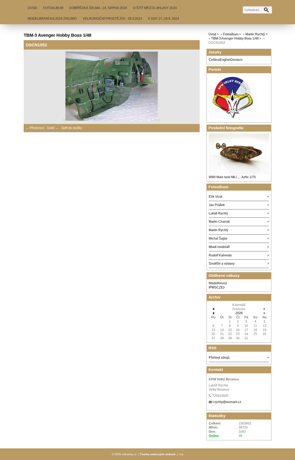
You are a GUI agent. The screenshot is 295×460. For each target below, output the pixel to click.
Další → (52, 128)
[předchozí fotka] (64, 119)
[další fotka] (159, 119)
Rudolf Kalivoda (220, 255)
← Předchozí (35, 128)
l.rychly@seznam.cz (227, 402)
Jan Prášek (217, 205)
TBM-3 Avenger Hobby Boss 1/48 (235, 38)
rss (181, 454)
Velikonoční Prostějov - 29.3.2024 (112, 18)
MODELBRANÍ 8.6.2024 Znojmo (52, 18)
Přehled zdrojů (219, 357)
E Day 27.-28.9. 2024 (163, 18)
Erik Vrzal (215, 196)
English (225, 59)
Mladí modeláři (219, 247)
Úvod (32, 8)
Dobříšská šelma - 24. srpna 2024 (98, 8)
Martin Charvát (219, 221)
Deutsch (236, 59)
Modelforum (217, 283)
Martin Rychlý (255, 34)
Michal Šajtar (218, 238)
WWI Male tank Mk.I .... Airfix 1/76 (232, 177)
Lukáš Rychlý (218, 213)
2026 (239, 313)
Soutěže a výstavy (222, 263)
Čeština (214, 59)
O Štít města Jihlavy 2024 (155, 8)
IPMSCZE (216, 287)
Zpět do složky (71, 128)
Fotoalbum (53, 8)
